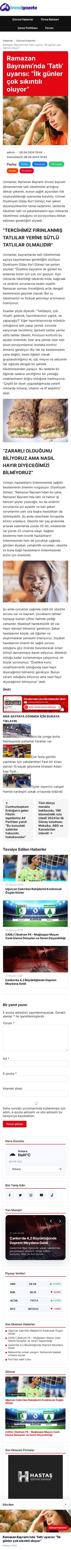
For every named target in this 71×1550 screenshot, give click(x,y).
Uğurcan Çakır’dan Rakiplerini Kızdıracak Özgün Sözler (35, 1332)
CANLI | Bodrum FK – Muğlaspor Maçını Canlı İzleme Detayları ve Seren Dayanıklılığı (34, 1339)
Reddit (12, 170)
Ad (6, 1058)
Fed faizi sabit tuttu (19, 1359)
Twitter (24, 164)
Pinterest (26, 170)
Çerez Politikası (28, 27)
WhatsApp (56, 164)
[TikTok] (52, 1195)
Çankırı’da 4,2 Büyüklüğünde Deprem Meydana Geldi (35, 1346)
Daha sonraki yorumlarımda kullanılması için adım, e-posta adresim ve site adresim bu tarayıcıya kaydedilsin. (34, 1112)
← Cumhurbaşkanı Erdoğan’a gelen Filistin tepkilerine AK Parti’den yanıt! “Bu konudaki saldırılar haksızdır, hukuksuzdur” (17, 820)
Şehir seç (15, 1161)
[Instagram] (31, 1195)
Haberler (8, 40)
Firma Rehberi (50, 19)
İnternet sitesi (12, 1088)
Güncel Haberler (22, 19)
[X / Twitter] (20, 1195)
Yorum (9, 1023)
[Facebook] (9, 1195)
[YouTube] (41, 1195)
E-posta (10, 1073)
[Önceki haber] (51, 1221)
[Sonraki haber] (59, 1221)
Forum (49, 27)
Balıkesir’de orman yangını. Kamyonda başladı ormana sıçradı (34, 1354)
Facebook (39, 164)
